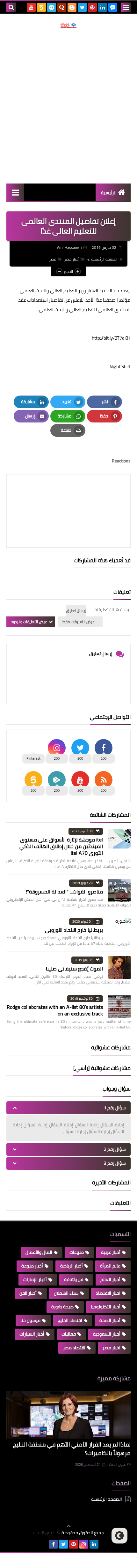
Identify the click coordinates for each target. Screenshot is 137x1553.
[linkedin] (102, 7)
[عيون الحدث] (68, 25)
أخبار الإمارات (35, 1279)
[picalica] (43, 1544)
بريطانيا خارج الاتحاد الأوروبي (74, 930)
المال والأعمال (38, 1252)
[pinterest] (92, 7)
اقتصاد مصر (74, 1348)
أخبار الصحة (109, 1320)
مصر (52, 259)
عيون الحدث (117, 1464)
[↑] (68, 1526)
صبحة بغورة (62, 1307)
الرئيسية (109, 193)
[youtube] (31, 7)
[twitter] (82, 7)
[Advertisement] (68, 106)
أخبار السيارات (31, 1334)
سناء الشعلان (66, 1293)
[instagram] (83, 1544)
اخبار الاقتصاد (108, 1293)
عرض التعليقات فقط (78, 621)
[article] (68, 496)
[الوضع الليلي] (119, 1535)
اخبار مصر (111, 1348)
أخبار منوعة (32, 1266)
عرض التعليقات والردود (29, 621)
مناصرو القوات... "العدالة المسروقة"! (64, 891)
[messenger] (112, 7)
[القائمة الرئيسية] (15, 192)
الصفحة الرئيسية (104, 259)
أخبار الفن (28, 1293)
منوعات (76, 1252)
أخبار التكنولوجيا (105, 1307)
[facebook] (53, 1544)
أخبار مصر (71, 259)
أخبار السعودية (106, 1334)
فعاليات (68, 1334)
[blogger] (72, 7)
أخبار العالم (110, 1279)
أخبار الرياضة (71, 1266)
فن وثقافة (73, 1279)
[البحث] (11, 7)
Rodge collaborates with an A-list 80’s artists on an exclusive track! (55, 1010)
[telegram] (51, 7)
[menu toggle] (126, 7)
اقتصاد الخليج (70, 1320)
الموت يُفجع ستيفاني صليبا (74, 968)
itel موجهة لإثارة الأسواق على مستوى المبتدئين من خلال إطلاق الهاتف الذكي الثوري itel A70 (61, 846)
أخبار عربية (110, 1252)
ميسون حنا (30, 1320)
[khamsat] (41, 7)
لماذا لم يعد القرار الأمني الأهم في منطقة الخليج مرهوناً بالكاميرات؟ (72, 1448)
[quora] (61, 7)
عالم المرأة (110, 1266)
